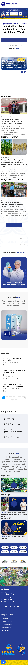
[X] (2, 606)
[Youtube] (18, 606)
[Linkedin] (14, 606)
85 (19, 397)
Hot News (21, 60)
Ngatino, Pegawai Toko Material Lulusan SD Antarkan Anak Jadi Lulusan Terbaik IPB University (12, 121)
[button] (6, 343)
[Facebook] (6, 606)
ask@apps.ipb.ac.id (8, 602)
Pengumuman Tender (10, 420)
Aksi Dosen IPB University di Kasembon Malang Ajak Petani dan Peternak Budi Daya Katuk (12, 205)
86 (24, 397)
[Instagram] (10, 606)
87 (12, 400)
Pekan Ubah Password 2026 (12, 438)
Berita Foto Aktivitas (18, 76)
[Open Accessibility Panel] (3, 662)
